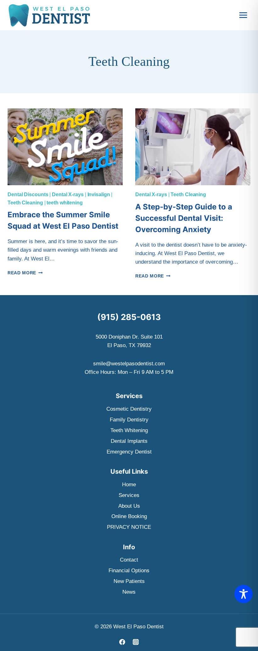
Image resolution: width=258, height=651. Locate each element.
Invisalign (98, 194)
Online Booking (129, 516)
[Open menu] (243, 15)
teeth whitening (65, 202)
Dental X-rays (68, 194)
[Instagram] (136, 642)
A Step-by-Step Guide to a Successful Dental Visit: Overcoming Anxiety (183, 218)
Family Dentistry (129, 420)
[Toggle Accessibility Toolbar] (243, 594)
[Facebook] (122, 642)
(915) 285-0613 (129, 317)
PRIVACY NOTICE (129, 527)
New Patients (129, 581)
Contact (129, 560)
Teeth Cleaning (25, 202)
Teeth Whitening (129, 430)
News (129, 592)
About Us (129, 506)
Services (129, 495)
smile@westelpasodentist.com (129, 364)
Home (129, 485)
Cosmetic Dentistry (129, 409)
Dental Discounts (28, 194)
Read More (25, 273)
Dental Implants (129, 441)
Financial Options (129, 571)
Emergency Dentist (129, 452)
